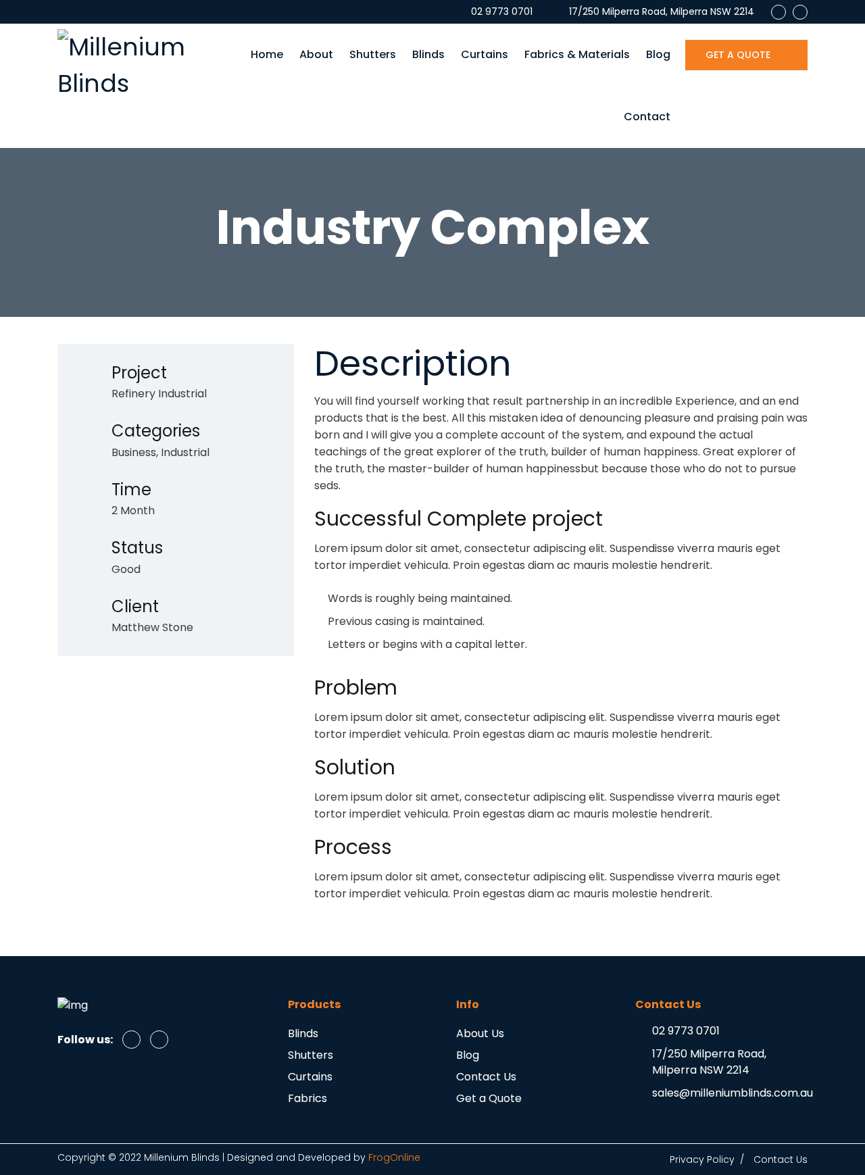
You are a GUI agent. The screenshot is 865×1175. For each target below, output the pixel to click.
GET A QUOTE (739, 54)
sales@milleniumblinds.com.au (732, 1093)
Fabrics (307, 1098)
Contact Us (486, 1076)
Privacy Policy (702, 1159)
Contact (647, 116)
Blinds (428, 54)
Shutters (372, 54)
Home (267, 54)
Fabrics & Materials (577, 54)
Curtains (484, 54)
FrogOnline (394, 1157)
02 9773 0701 (686, 1031)
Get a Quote (489, 1098)
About (316, 54)
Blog (658, 54)
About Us (480, 1033)
